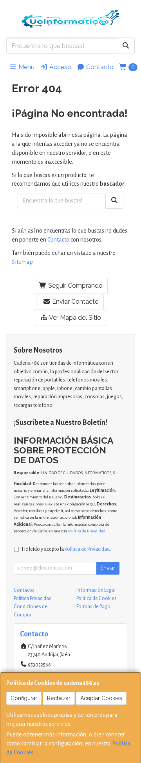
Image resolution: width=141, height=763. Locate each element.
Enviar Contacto (75, 301)
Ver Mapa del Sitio (74, 317)
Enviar (107, 568)
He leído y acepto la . (66, 549)
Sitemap (22, 262)
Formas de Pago (93, 606)
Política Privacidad (33, 598)
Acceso (59, 67)
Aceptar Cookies (101, 698)
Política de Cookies (96, 598)
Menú (25, 67)
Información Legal (96, 590)
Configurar (24, 698)
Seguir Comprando (75, 285)
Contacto (99, 67)
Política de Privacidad (86, 531)
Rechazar (58, 698)
